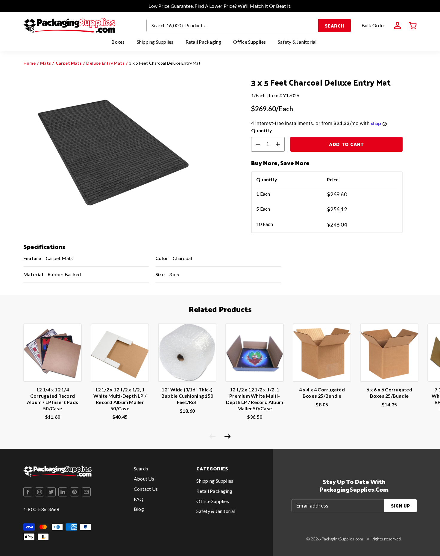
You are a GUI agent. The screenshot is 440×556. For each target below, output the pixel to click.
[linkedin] (62, 491)
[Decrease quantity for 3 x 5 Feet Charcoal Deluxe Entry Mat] (255, 144)
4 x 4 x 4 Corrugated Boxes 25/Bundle (322, 393)
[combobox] (232, 25)
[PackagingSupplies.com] (69, 25)
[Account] (397, 25)
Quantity (261, 130)
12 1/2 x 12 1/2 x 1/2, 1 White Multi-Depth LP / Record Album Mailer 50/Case (119, 399)
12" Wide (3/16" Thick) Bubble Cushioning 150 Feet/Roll (187, 396)
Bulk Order (373, 25)
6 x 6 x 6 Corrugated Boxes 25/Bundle (389, 393)
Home (29, 63)
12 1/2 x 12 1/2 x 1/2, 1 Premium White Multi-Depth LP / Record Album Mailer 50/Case (254, 399)
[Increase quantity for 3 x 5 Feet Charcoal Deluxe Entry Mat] (280, 144)
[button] (413, 26)
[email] (86, 491)
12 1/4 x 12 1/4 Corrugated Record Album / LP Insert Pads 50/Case (52, 399)
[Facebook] (27, 491)
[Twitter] (51, 491)
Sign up (400, 506)
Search (334, 26)
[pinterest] (74, 491)
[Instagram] (39, 491)
